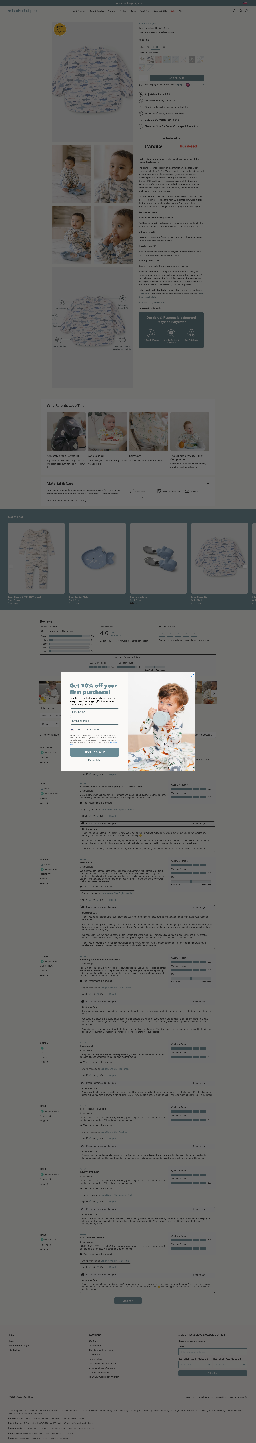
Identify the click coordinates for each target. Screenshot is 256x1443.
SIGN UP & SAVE (95, 752)
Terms (71, 744)
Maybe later (94, 760)
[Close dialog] (192, 674)
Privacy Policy (114, 742)
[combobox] (75, 729)
